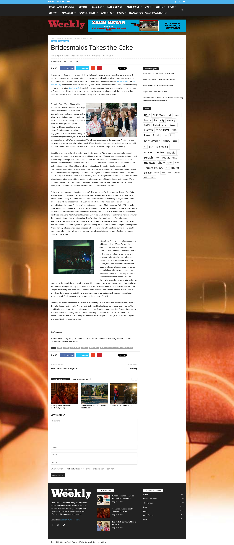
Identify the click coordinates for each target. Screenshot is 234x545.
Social (120, 13)
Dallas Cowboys (160, 125)
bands (147, 120)
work (169, 173)
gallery (166, 141)
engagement (94, 348)
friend (103, 348)
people (149, 157)
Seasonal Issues (87, 13)
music (171, 152)
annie (59, 348)
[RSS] (180, 2)
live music (162, 146)
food (156, 135)
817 (147, 115)
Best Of (53, 13)
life (151, 147)
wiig (130, 348)
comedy (84, 348)
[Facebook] (175, 2)
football (164, 135)
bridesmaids (75, 348)
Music (148, 7)
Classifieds (106, 13)
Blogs (145, 507)
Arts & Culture (65, 7)
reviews (149, 162)
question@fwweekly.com (70, 520)
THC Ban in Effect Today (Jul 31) (161, 85)
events (148, 130)
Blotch (83, 7)
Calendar (97, 7)
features (162, 130)
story (177, 163)
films (147, 135)
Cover (52, 7)
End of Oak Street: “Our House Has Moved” (93, 406)
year (145, 177)
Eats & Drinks (114, 7)
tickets (157, 173)
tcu (167, 168)
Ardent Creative (103, 542)
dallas (147, 125)
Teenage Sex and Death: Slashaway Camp (61, 406)
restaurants (169, 157)
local (174, 147)
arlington (159, 115)
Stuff (171, 7)
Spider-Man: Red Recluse (121, 405)
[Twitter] (184, 2)
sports (170, 163)
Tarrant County (153, 168)
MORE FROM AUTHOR (80, 379)
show (161, 162)
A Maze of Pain (161, 91)
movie (148, 152)
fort (171, 135)
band (177, 115)
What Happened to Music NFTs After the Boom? (123, 497)
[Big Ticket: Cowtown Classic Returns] (103, 526)
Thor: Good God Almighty (64, 368)
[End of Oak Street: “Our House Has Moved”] (94, 393)
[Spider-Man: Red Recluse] (123, 393)
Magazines (67, 13)
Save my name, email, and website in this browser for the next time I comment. (84, 469)
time (163, 173)
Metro (145, 519)
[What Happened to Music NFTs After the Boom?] (103, 500)
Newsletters (136, 13)
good (175, 141)
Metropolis (133, 7)
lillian (117, 348)
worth (177, 172)
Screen (159, 7)
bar (155, 120)
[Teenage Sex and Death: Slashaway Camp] (64, 393)
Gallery (133, 368)
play (158, 158)
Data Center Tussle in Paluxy (165, 73)
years (152, 177)
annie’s (66, 348)
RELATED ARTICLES (60, 379)
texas (175, 168)
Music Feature (148, 515)
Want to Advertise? (156, 13)
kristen (110, 348)
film (174, 130)
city (162, 120)
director (173, 125)
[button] (182, 10)
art (169, 115)
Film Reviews (63, 41)
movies (124, 348)
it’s (145, 147)
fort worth (152, 141)
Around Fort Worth (150, 499)
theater (148, 172)
